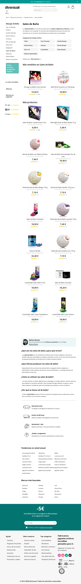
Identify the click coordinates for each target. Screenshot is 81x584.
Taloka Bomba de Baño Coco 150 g (63, 251)
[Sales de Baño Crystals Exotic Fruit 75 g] (35, 113)
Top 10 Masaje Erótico (11, 28)
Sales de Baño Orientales (34, 219)
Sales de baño (61, 49)
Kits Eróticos (45, 550)
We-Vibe (57, 491)
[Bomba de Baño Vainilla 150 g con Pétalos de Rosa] (63, 178)
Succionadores (46, 540)
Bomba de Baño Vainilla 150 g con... (63, 187)
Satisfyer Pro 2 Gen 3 (44, 456)
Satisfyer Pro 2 (26, 456)
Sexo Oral (9, 45)
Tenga (24, 491)
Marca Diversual (29, 547)
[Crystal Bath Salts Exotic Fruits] (35, 273)
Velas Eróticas (10, 36)
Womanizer (58, 494)
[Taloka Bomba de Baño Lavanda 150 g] (63, 209)
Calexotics (25, 497)
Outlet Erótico (26, 473)
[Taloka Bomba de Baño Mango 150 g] (35, 178)
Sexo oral (27, 49)
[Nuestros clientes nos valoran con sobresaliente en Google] (12, 105)
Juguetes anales (59, 470)
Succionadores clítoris (28, 453)
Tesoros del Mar (35, 251)
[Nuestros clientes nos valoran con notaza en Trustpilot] (12, 114)
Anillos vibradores (60, 462)
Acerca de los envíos (13, 547)
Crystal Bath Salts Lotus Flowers (63, 314)
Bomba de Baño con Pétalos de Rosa (35, 154)
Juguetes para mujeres (61, 467)
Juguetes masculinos (28, 470)
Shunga (40, 497)
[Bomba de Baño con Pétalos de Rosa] (35, 144)
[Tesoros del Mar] (35, 241)
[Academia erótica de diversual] (66, 555)
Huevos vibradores (60, 465)
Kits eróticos (25, 459)
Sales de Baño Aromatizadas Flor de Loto (63, 155)
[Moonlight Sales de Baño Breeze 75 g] (63, 113)
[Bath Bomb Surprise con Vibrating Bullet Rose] (63, 77)
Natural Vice (58, 488)
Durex (56, 497)
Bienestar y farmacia (60, 459)
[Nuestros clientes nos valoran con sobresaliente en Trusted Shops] (12, 109)
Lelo (56, 485)
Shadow (40, 485)
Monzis (40, 491)
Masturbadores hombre (45, 459)
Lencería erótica (27, 462)
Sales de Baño (10, 51)
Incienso (8, 39)
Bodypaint (9, 48)
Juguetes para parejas (44, 470)
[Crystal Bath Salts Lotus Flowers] (63, 305)
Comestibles (44, 49)
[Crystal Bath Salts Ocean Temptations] (35, 305)
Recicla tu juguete (10, 96)
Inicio (7, 17)
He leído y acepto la (40, 527)
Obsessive (41, 494)
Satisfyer (24, 488)
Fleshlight (25, 494)
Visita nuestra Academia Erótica (11, 68)
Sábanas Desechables (10, 55)
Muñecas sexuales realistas (46, 467)
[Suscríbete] (54, 523)
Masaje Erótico (12, 24)
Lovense (40, 488)
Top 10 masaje (45, 41)
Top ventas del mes (47, 556)
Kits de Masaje (11, 42)
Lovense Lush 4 (59, 456)
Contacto (10, 540)
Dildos (56, 453)
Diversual (25, 485)
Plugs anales (42, 462)
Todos (26, 41)
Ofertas (9, 89)
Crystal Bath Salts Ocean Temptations (35, 314)
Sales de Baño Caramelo (63, 283)
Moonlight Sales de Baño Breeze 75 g (63, 122)
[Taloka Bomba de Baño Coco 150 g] (63, 241)
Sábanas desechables (30, 54)
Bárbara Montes (33, 344)
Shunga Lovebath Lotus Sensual (35, 87)
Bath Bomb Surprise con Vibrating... (63, 87)
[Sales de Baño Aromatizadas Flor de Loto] (63, 144)
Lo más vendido (12, 82)
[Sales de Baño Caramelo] (63, 273)
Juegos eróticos (26, 465)
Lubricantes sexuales (44, 465)
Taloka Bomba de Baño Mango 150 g (35, 187)
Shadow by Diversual (48, 559)
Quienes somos (29, 540)
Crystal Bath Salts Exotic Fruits (35, 283)
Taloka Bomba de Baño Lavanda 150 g (63, 219)
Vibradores (41, 453)
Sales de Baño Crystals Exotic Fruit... (35, 122)
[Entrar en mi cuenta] (68, 7)
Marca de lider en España (40, 2)
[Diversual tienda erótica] (18, 7)
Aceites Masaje (11, 33)
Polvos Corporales (12, 59)
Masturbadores (46, 553)
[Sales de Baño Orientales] (35, 209)
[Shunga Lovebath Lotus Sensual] (35, 77)
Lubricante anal (26, 467)
